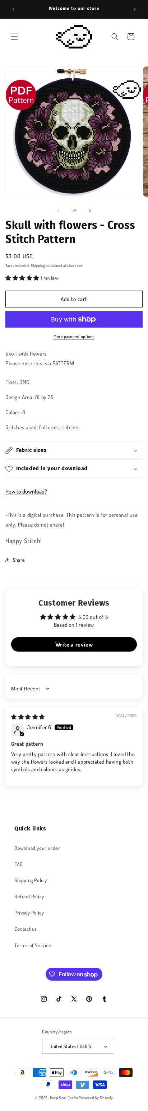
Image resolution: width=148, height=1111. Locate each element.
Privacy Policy (29, 912)
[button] (14, 37)
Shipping (38, 265)
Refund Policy (29, 896)
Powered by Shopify (96, 1097)
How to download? (26, 491)
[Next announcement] (135, 9)
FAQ (18, 864)
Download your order (37, 848)
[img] (28, 716)
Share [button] (19, 560)
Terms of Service (32, 945)
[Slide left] (58, 210)
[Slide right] (90, 210)
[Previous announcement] (13, 9)
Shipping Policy (30, 880)
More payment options (74, 336)
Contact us (25, 929)
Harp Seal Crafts (64, 1097)
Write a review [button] (74, 644)
